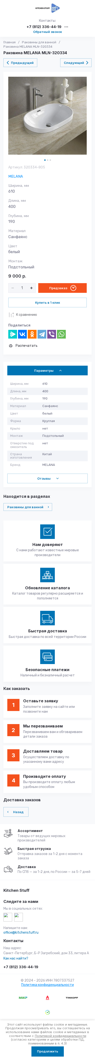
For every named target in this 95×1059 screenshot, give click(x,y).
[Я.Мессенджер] (12, 334)
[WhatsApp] (61, 334)
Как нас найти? (15, 958)
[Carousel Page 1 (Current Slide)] (45, 160)
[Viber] (51, 334)
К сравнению (26, 315)
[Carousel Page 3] (50, 160)
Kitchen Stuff (16, 890)
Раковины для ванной (39, 42)
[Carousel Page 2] (47, 160)
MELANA (15, 176)
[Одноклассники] (32, 334)
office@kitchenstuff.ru (20, 932)
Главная (9, 42)
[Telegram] (42, 334)
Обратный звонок (47, 31)
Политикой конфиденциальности (60, 1036)
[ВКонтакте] (22, 334)
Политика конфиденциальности (47, 985)
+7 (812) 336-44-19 (44, 27)
